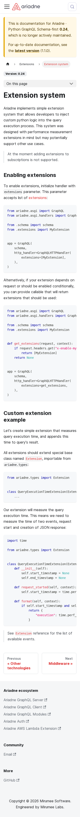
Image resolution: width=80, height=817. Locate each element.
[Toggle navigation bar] (7, 6)
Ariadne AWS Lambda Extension (30, 728)
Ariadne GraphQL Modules (25, 714)
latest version (27, 50)
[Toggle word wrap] (63, 210)
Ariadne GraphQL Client (23, 707)
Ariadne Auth (14, 721)
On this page (16, 83)
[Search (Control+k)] (72, 6)
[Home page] (8, 64)
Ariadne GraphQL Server (23, 700)
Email (8, 754)
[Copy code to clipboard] (71, 210)
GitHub (9, 780)
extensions (38, 197)
